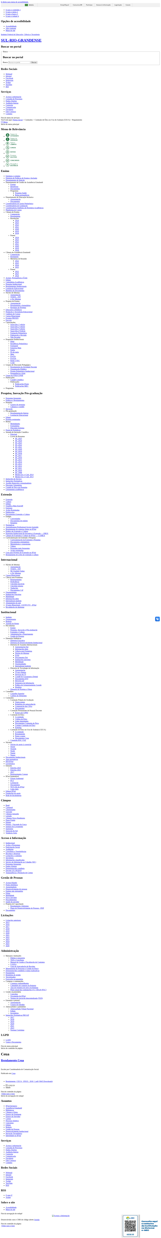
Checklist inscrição (17, 584)
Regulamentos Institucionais (16, 286)
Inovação (9, 409)
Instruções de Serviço (14, 479)
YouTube (9, 1183)
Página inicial (18, 120)
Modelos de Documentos (15, 291)
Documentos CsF (16, 590)
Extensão (9, 500)
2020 (17, 229)
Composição (15, 214)
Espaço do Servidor (13, 1116)
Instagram (9, 1179)
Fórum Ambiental (16, 778)
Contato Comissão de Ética (25, 725)
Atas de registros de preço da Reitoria (24, 988)
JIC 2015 (18, 460)
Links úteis (14, 789)
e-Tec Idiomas (15, 299)
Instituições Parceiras (13, 594)
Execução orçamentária (14, 979)
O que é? (9, 1195)
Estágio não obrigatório (14, 891)
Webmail (9, 1173)
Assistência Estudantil (14, 1108)
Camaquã (9, 807)
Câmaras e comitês (17, 407)
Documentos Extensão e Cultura (18, 514)
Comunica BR (77, 5)
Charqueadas (10, 810)
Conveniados (15, 519)
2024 (17, 221)
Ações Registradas (12, 510)
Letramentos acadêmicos (15, 489)
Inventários (14, 1013)
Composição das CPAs (23, 706)
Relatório (13, 523)
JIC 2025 (18, 439)
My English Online (17, 571)
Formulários (14, 426)
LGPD (8, 1040)
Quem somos (20, 702)
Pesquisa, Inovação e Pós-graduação (23, 630)
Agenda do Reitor (12, 624)
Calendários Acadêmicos (15, 282)
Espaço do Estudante (13, 1114)
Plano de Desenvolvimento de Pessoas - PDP (27, 908)
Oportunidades (11, 592)
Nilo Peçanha (15, 337)
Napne (12, 753)
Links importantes (21, 721)
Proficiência (14, 582)
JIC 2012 (18, 466)
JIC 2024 (18, 441)
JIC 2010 (18, 470)
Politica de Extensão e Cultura (17, 531)
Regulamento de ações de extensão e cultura (22, 555)
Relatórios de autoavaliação (25, 704)
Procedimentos (11, 900)
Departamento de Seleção (15, 180)
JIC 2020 (18, 449)
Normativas (10, 525)
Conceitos (14, 994)
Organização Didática (18, 369)
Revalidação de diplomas (15, 607)
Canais (128, 5)
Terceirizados (11, 977)
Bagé (8, 805)
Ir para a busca (12, 14)
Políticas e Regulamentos (15, 400)
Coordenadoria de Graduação (17, 206)
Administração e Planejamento (21, 634)
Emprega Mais (15, 348)
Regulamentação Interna (19, 413)
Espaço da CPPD (21, 713)
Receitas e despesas (13, 854)
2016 (7, 925)
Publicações (10, 512)
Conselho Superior (17, 694)
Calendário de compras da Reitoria (23, 986)
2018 (17, 233)
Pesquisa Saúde (21, 193)
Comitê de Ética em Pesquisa (16, 487)
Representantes (16, 580)
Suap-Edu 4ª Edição (17, 331)
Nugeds (13, 749)
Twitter (8, 1181)
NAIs (17, 655)
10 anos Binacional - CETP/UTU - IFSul (21, 605)
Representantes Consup (19, 774)
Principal (13, 434)
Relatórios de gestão (13, 975)
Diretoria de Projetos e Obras (21, 689)
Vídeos (13, 546)
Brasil (31, 5)
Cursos (8, 1119)
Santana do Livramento (14, 827)
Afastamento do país (13, 603)
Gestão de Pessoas (17, 636)
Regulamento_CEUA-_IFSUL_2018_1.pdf (29, 1081)
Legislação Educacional (14, 288)
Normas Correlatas (17, 1030)
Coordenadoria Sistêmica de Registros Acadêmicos (24, 208)
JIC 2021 (18, 447)
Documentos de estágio (19, 521)
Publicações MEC (22, 386)
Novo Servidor (11, 898)
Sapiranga (9, 829)
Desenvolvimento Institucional (17, 1131)
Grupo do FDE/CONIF (14, 375)
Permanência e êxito (17, 373)
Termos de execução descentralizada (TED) (26, 998)
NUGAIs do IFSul (17, 787)
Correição (9, 105)
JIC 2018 (18, 453)
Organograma (11, 619)
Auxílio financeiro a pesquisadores (18, 483)
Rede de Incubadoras (13, 795)
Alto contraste (11, 28)
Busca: (5, 62)
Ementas (18, 728)
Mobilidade (10, 597)
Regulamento (15, 216)
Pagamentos (10, 973)
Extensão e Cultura (17, 632)
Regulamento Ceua (12, 1060)
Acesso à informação (103, 5)
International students (13, 601)
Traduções (14, 588)
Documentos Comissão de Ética (27, 723)
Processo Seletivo (12, 1121)
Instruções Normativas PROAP (17, 1015)
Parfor (12, 350)
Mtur (12, 354)
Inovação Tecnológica (14, 1133)
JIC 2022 (18, 445)
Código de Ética (21, 719)
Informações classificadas (15, 860)
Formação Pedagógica (18, 333)
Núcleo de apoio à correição (20, 745)
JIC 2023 (18, 443)
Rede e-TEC (15, 361)
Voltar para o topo (8, 1094)
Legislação (118, 5)
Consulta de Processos (14, 99)
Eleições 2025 (15, 768)
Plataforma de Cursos (14, 210)
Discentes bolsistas (17, 428)
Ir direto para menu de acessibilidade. (15, 2)
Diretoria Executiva (17, 641)
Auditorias (9, 849)
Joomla (36, 1220)
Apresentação (15, 199)
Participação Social (13, 847)
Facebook (9, 1177)
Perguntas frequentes (13, 398)
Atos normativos (12, 759)
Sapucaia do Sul (12, 831)
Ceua (13, 1073)
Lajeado (9, 816)
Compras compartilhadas (19, 983)
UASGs (13, 964)
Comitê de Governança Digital (26, 677)
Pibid (12, 342)
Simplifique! (64, 5)
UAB (12, 363)
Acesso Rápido (11, 883)
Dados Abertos (11, 101)
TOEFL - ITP (15, 297)
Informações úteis (12, 599)
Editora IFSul (11, 791)
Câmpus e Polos (12, 1112)
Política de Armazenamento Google (28, 685)
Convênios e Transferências (16, 851)
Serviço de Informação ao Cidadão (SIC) (21, 862)
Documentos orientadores (19, 542)
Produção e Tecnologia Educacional (19, 312)
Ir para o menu (12, 12)
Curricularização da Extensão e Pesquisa (25, 540)
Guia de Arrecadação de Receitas (22, 966)
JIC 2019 (18, 451)
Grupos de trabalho (17, 1005)
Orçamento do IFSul (18, 996)
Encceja (9, 320)
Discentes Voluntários (14, 485)
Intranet (8, 1175)
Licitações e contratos (14, 856)
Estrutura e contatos (13, 176)
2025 (17, 267)
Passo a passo (20, 736)
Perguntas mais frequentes (20, 548)
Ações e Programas (13, 845)
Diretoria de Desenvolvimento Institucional (26, 643)
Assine (8, 1197)
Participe (89, 5)
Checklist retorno (16, 586)
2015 (7, 922)
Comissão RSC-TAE (18, 740)
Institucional (10, 843)
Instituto (9, 617)
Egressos (9, 508)
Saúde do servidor (12, 902)
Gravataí (9, 812)
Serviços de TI (20, 674)
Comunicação (11, 107)
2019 (17, 231)
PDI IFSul (9, 761)
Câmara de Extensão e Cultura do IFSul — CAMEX (25, 536)
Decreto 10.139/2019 (13, 871)
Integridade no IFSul (13, 1136)
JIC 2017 (18, 456)
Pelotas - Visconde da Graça (16, 824)
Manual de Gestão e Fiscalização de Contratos (27, 962)
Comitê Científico (17, 380)
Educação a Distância (14, 310)
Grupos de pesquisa (17, 405)
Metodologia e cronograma (20, 544)
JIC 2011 (18, 468)
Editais (8, 280)
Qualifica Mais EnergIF (14, 506)
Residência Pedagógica (19, 344)
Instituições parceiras (23, 660)
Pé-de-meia (14, 352)
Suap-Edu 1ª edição (17, 325)
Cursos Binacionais (13, 316)
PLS (12, 781)
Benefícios (14, 187)
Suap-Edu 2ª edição (17, 327)
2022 (17, 225)
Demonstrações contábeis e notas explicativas (22, 971)
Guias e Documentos (13, 1042)
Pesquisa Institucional (14, 284)
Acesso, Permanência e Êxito (16, 278)
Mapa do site (10, 30)
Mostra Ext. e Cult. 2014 (24, 475)
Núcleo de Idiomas (22, 653)
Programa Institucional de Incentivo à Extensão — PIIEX (27, 533)
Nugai (12, 747)
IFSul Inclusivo (11, 1106)
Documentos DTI (21, 679)
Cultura (8, 502)
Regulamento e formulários (20, 305)
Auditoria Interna (12, 103)
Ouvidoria (9, 109)
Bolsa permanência (22, 195)
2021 (17, 227)
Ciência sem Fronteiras (23, 651)
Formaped (14, 346)
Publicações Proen (22, 384)
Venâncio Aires (11, 833)
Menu (5, 122)
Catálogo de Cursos (13, 314)
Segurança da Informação (24, 683)
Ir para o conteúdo (13, 10)
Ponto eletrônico (12, 885)
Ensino (13, 628)
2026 (7, 946)
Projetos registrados (13, 419)
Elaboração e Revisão (18, 335)
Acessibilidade (11, 26)
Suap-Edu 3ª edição (17, 329)
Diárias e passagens (17, 958)
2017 (12, 772)
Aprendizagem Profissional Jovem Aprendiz (22, 527)
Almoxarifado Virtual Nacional (21, 1009)
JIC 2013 (18, 464)
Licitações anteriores (13, 920)
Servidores (10, 858)
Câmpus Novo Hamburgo (15, 818)
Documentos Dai (21, 657)
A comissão (19, 717)
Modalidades (15, 424)
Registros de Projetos (18, 308)
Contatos (9, 114)
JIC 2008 (18, 473)
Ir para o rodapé (12, 16)
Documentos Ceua (22, 738)
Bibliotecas (10, 1110)
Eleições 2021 (15, 770)
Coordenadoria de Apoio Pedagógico (19, 204)
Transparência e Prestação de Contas (19, 873)
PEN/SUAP (19, 681)
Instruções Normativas (14, 481)
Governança (10, 764)
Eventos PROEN (12, 318)
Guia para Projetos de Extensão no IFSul (21, 553)
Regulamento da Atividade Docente (23, 367)
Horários (18, 687)
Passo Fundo (10, 820)
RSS (7, 1185)
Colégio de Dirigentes (18, 696)
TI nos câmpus (20, 672)
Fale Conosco (11, 112)
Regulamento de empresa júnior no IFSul (21, 529)
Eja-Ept (13, 358)
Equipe (13, 184)
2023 (17, 223)
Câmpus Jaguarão (12, 814)
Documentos (15, 189)
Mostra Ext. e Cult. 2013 (24, 477)
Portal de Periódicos (13, 430)
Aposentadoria (11, 887)
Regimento (14, 257)
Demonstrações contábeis (15, 868)
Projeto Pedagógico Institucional (22, 371)
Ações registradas (16, 550)
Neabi (12, 751)
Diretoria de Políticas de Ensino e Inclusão (21, 178)
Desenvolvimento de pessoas (16, 889)
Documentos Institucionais (15, 757)
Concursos (10, 1123)
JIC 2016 (18, 458)
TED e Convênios (17, 960)
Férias (8, 893)
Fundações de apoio (13, 793)
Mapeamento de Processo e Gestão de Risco (22, 969)
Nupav (12, 755)
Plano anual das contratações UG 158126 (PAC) (28, 990)
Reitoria (9, 621)
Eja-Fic (13, 356)
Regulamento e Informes (19, 906)
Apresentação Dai (21, 647)
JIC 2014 (18, 462)
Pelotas (8, 822)
